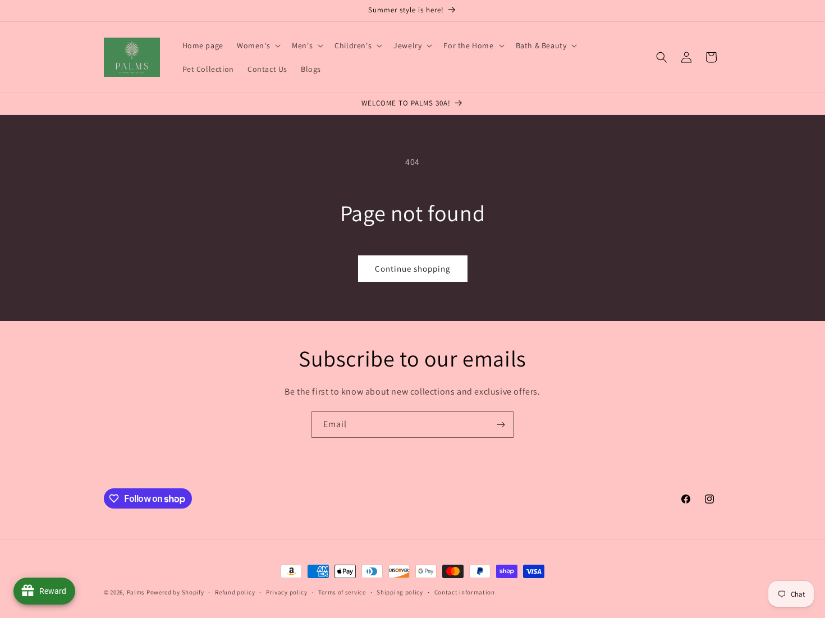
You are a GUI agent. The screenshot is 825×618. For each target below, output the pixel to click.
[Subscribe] (500, 424)
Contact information (464, 592)
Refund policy (235, 592)
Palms (136, 592)
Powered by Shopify (175, 592)
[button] (257, 45)
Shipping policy (400, 592)
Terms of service (341, 592)
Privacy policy (287, 592)
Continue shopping (413, 268)
